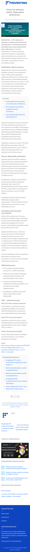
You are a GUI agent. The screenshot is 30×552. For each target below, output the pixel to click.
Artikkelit (4, 521)
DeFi (13, 405)
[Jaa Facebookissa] (15, 396)
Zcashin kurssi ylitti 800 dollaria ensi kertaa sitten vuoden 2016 (17, 479)
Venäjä (18, 406)
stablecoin (13, 406)
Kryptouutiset (5, 517)
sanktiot (26, 405)
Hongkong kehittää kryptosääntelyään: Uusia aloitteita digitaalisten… (16, 381)
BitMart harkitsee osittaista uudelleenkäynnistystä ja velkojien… (17, 467)
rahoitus (21, 405)
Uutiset (19, 403)
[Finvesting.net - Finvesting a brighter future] (16, 3)
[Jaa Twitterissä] (18, 396)
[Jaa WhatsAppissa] (11, 396)
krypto (16, 405)
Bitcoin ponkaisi (6, 491)
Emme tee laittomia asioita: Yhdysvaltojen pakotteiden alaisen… (22, 427)
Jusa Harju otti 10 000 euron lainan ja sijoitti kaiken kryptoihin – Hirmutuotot (14, 495)
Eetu (24, 19)
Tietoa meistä (5, 513)
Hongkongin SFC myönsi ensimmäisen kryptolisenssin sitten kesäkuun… (16, 362)
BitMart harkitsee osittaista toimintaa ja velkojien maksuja (17, 473)
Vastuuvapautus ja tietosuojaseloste (11, 541)
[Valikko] (2, 2)
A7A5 (10, 405)
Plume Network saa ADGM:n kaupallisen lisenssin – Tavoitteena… (15, 109)
